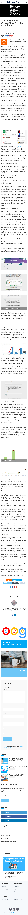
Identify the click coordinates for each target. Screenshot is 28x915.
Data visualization (5, 830)
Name (4, 706)
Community (17, 886)
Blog (15, 892)
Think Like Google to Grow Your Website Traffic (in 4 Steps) (16, 775)
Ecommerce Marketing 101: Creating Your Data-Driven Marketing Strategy (14, 873)
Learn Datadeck (4, 838)
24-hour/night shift (16, 157)
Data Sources (5, 889)
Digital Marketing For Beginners (9, 33)
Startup (22, 582)
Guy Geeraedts (12, 760)
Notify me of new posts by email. (10, 735)
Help (15, 889)
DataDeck (13, 912)
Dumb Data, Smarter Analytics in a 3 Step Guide (18, 767)
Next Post (22, 670)
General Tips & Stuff (5, 835)
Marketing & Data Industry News (8, 841)
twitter (8, 812)
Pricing (3, 892)
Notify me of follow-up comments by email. (12, 730)
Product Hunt (19, 146)
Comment (5, 689)
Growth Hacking (7, 582)
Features (4, 886)
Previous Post (6, 642)
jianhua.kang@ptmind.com (10, 876)
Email (4, 713)
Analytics (9, 580)
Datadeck (11, 59)
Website (4, 721)
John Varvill (3, 31)
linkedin (8, 820)
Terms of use (5, 899)
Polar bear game (18, 899)
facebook (8, 816)
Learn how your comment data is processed (14, 747)
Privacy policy (5, 902)
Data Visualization (17, 580)
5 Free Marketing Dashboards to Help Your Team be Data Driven (16, 759)
